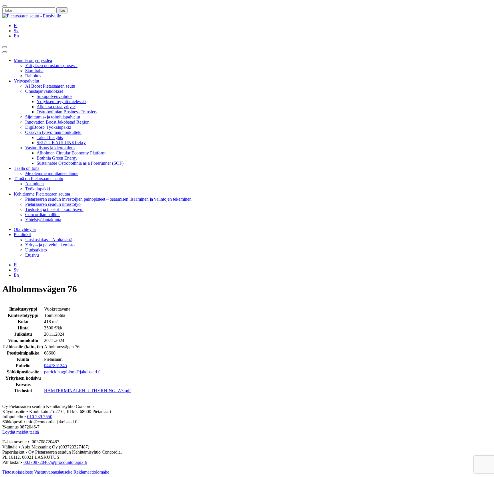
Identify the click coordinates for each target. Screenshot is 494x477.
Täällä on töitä (26, 168)
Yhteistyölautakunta (43, 219)
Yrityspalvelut (26, 81)
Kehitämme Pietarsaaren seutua (42, 194)
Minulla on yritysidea (33, 60)
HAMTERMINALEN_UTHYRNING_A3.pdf (87, 390)
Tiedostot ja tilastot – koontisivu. (54, 209)
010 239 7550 (39, 416)
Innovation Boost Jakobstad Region (57, 122)
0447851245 (55, 365)
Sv (16, 30)
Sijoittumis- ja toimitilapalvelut (52, 116)
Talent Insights (50, 137)
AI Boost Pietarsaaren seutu (50, 86)
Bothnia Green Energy (57, 158)
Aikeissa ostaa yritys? (56, 106)
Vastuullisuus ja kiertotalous (50, 147)
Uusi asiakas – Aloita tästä (48, 239)
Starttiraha (34, 70)
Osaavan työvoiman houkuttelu (53, 132)
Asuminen (34, 183)
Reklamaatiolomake (91, 472)
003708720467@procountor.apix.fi (55, 462)
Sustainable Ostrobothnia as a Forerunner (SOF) (80, 163)
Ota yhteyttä (25, 229)
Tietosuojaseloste (17, 472)
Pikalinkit (22, 234)
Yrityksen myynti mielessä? (61, 101)
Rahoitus (33, 75)
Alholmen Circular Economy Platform (71, 152)
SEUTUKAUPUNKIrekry (61, 142)
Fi (15, 25)
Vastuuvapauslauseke (53, 472)
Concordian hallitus (42, 214)
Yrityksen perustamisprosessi (51, 65)
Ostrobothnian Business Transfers (67, 111)
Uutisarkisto (36, 249)
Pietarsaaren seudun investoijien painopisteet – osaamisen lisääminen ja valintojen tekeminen (108, 199)
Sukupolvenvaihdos (54, 96)
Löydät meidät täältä (20, 432)
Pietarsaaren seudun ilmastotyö (53, 204)
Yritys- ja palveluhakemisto (50, 244)
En (16, 35)
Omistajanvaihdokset (44, 91)
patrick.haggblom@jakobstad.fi (72, 371)
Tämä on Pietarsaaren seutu (38, 178)
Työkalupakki (37, 188)
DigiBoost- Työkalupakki (48, 127)
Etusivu (32, 255)
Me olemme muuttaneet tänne (51, 173)
